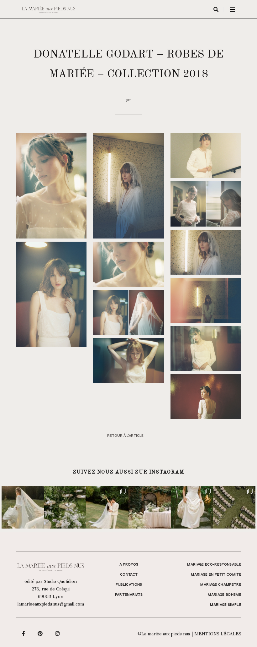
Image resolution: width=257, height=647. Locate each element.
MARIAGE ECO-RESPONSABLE (214, 564)
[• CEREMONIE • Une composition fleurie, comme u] (65, 507)
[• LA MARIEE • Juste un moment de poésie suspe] (23, 507)
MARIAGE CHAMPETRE (220, 585)
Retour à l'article (125, 436)
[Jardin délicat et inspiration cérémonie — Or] (234, 507)
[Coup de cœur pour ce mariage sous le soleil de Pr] (192, 507)
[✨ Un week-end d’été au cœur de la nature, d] (107, 507)
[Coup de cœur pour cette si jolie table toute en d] (149, 507)
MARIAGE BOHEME (224, 595)
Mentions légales (217, 634)
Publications (129, 585)
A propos (129, 564)
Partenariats (129, 595)
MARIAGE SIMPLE (225, 605)
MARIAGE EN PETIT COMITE (216, 575)
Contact (129, 575)
